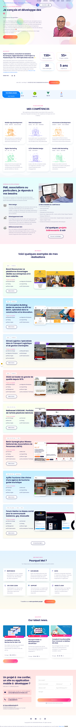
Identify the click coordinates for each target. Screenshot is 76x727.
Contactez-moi (54, 82)
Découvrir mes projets (10, 37)
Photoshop (34, 150)
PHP (34, 124)
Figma (30, 150)
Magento (54, 124)
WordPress (41, 124)
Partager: (7, 655)
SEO (5, 150)
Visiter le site (11, 291)
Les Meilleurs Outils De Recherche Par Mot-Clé (13, 641)
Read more (61, 726)
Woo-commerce (65, 124)
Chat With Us (45, 5)
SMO (14, 150)
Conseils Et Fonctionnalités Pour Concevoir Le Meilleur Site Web (61, 641)
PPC (11, 150)
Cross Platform (17, 124)
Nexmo (53, 150)
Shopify (59, 124)
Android (11, 124)
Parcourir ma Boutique (55, 236)
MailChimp (63, 150)
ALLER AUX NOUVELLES (10, 661)
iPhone (6, 124)
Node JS (30, 124)
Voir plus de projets (37, 543)
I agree (66, 726)
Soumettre (53, 700)
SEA (8, 150)
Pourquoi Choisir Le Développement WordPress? (34, 641)
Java (37, 124)
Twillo (58, 150)
